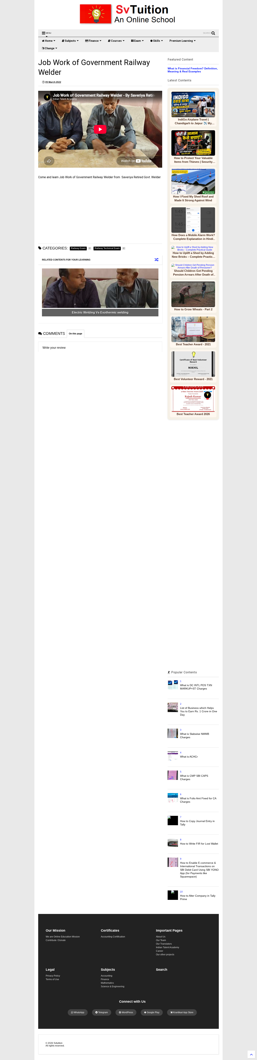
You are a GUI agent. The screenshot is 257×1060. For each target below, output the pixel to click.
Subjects (70, 40)
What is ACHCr (189, 756)
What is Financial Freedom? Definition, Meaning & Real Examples (193, 70)
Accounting (106, 975)
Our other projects (165, 954)
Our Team (161, 940)
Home (48, 40)
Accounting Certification (113, 936)
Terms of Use (52, 979)
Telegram (103, 1012)
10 (181, 891)
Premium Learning (181, 40)
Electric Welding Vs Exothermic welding (100, 312)
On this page (75, 333)
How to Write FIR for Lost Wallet (199, 843)
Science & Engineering (112, 986)
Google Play (152, 1012)
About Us (160, 936)
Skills (156, 40)
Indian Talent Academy (167, 947)
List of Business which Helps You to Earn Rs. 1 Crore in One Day (198, 711)
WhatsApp (78, 1012)
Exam (137, 40)
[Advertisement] (100, 211)
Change (49, 48)
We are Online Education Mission (63, 936)
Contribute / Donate (56, 940)
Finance (93, 40)
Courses (116, 40)
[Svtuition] (128, 24)
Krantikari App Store (183, 1012)
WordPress (127, 1012)
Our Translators (164, 944)
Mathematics (107, 983)
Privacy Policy (53, 975)
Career (159, 951)
